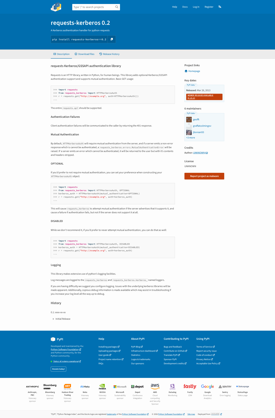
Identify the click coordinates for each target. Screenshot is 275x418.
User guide (104, 355)
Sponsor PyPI (170, 359)
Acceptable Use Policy (207, 363)
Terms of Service (204, 346)
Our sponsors (137, 363)
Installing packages (108, 346)
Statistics (135, 355)
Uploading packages (108, 351)
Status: (66, 361)
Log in (196, 7)
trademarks (111, 414)
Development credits (174, 363)
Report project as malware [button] (204, 176)
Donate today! (58, 369)
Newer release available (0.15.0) (200, 97)
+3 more (190, 137)
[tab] (61, 54)
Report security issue (206, 351)
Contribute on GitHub (174, 351)
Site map (191, 414)
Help (174, 7)
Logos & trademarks (140, 359)
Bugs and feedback (173, 346)
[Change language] (220, 7)
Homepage (194, 71)
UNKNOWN (199, 153)
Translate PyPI (170, 355)
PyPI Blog (135, 346)
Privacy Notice (203, 359)
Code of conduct (204, 355)
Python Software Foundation (65, 349)
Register (209, 7)
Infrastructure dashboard (143, 351)
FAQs (101, 363)
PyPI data (191, 85)
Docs (185, 7)
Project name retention (110, 359)
